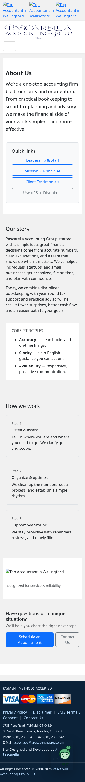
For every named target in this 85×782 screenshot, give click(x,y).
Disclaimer (42, 712)
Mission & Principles (43, 171)
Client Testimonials (42, 181)
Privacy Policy (15, 712)
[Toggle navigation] (9, 46)
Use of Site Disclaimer (42, 192)
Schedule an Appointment (30, 639)
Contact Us (67, 639)
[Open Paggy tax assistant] (62, 755)
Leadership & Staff (42, 160)
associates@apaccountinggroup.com (38, 742)
